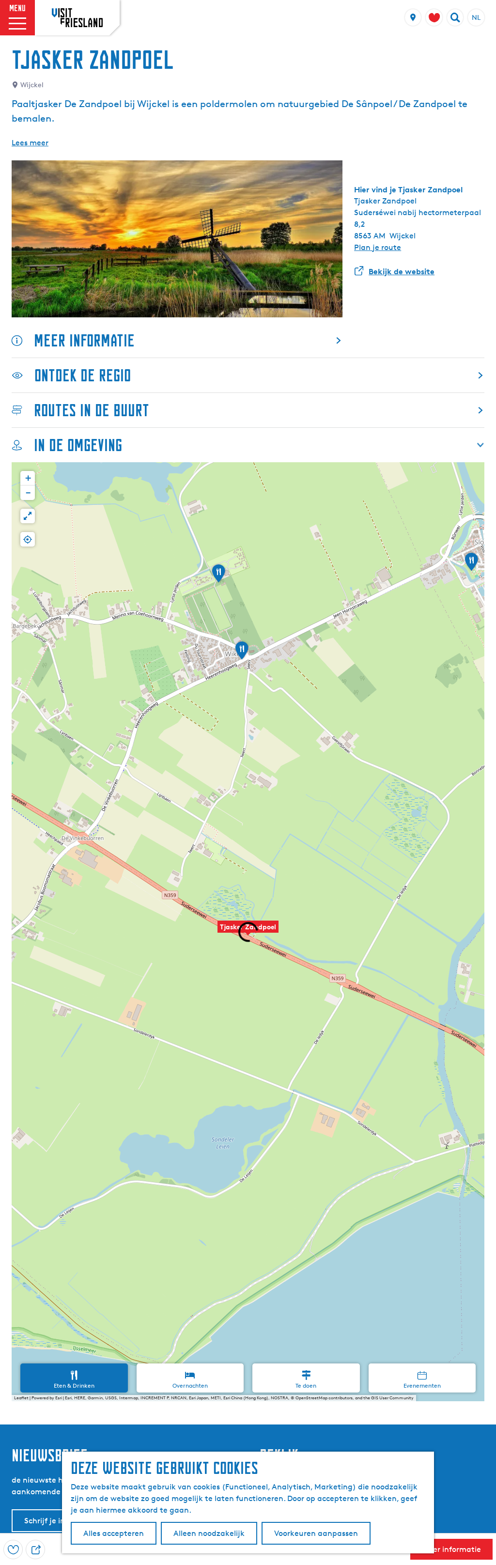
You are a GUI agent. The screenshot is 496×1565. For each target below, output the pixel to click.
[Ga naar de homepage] (77, 17)
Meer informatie (84, 340)
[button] (248, 932)
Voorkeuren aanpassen (316, 1533)
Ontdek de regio (82, 375)
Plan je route (377, 247)
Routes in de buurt (91, 410)
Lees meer (30, 142)
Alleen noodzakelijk (209, 1533)
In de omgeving (78, 445)
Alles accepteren (113, 1533)
